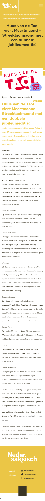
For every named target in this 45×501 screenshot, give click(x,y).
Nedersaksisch (8, 14)
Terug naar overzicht (21, 97)
